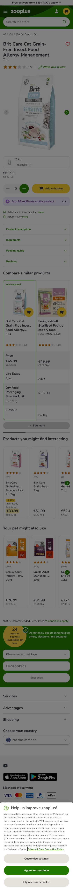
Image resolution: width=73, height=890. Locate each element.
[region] (36, 846)
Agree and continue (36, 870)
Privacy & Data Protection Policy (46, 849)
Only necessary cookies (36, 882)
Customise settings (36, 858)
